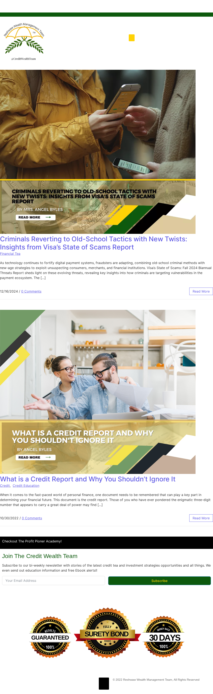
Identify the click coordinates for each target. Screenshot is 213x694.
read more (201, 291)
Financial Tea (10, 254)
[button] (132, 37)
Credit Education (26, 485)
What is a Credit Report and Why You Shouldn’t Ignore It (88, 479)
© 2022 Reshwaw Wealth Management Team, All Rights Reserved (156, 679)
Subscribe (159, 581)
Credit (5, 485)
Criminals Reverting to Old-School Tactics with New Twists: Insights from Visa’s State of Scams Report (93, 243)
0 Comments (31, 291)
